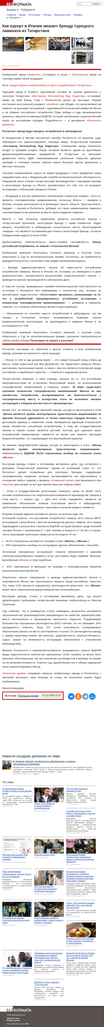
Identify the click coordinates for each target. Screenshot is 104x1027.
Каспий (8, 484)
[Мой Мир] (92, 696)
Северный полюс (62, 480)
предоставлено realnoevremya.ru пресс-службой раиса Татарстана (50, 85)
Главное (11, 14)
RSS (27, 1024)
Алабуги (53, 104)
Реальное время (14, 673)
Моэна (8, 457)
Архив (22, 14)
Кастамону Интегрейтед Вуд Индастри (58, 96)
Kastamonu (34, 74)
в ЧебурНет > (14, 17)
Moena (96, 196)
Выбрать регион (13, 1020)
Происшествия (62, 14)
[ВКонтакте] (71, 696)
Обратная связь (13, 1018)
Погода (47, 14)
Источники (34, 14)
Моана (24, 560)
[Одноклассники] (78, 696)
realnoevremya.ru (13, 66)
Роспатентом (80, 74)
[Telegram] (85, 696)
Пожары (77, 14)
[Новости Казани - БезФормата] (16, 3)
